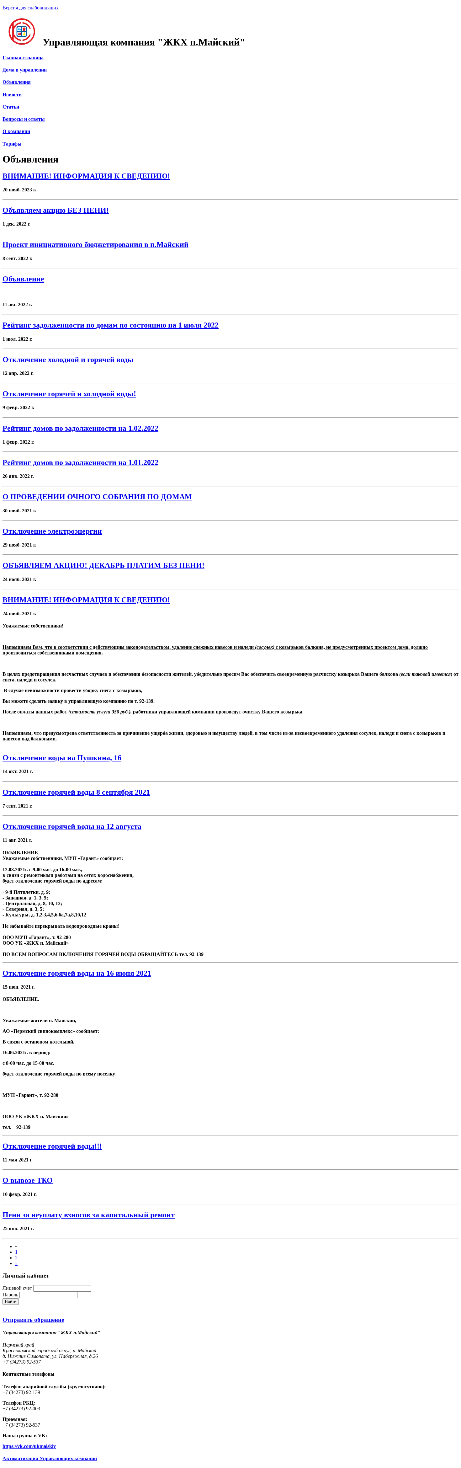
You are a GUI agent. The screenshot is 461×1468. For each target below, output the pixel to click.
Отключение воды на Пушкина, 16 (62, 758)
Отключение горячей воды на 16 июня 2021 (77, 973)
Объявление (23, 279)
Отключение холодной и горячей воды (68, 359)
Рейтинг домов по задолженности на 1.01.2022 (80, 462)
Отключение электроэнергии (52, 531)
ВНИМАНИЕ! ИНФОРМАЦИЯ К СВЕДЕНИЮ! (86, 176)
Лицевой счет (17, 1288)
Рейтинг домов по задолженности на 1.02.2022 (80, 428)
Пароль (10, 1294)
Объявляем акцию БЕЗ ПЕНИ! (56, 210)
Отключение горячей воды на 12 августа (72, 826)
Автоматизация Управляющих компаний (50, 1458)
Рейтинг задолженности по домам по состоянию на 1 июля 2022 (111, 325)
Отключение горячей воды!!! (52, 1146)
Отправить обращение (33, 1319)
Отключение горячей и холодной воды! (69, 394)
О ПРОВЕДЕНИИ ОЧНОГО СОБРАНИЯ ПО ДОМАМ (97, 497)
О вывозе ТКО (28, 1180)
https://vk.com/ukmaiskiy (29, 1446)
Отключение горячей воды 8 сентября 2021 (76, 792)
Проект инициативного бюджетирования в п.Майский (95, 244)
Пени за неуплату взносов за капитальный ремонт (89, 1215)
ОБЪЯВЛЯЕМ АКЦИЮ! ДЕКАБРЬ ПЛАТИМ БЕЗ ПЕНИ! (103, 565)
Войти (10, 1301)
